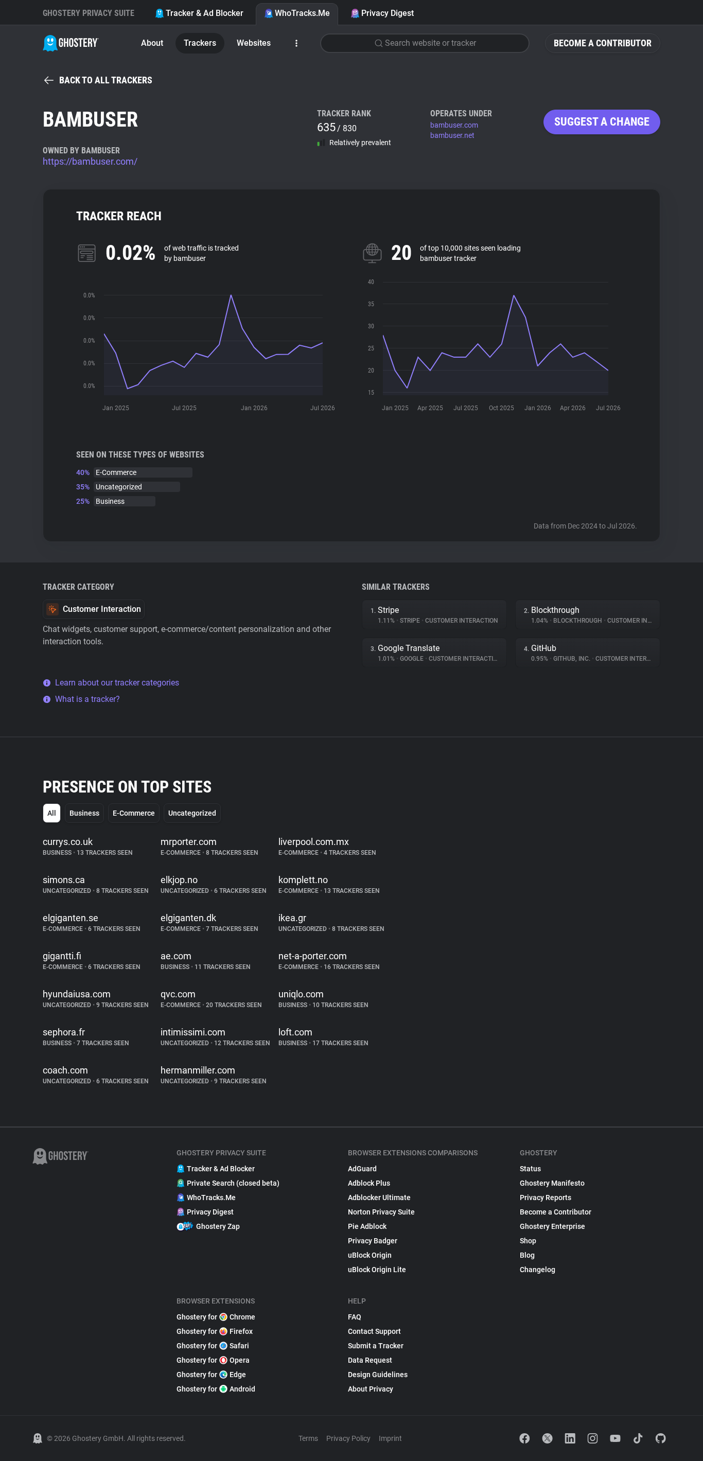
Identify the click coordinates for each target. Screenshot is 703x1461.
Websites (254, 43)
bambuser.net (452, 135)
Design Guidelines (378, 1374)
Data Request (370, 1360)
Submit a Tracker (375, 1346)
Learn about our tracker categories (117, 683)
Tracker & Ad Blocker (204, 13)
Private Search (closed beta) (233, 1183)
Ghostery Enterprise (552, 1226)
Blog (527, 1255)
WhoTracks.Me (302, 13)
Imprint (390, 1438)
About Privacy (370, 1389)
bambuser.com (454, 125)
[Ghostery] (71, 43)
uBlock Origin (370, 1255)
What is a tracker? (87, 699)
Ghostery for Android (216, 1389)
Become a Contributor (603, 43)
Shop (528, 1241)
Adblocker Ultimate (379, 1197)
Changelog (537, 1269)
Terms (308, 1438)
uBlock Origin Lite (377, 1269)
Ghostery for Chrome (216, 1317)
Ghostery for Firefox (215, 1331)
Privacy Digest (387, 13)
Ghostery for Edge (211, 1374)
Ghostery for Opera (213, 1360)
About (152, 43)
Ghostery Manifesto (552, 1183)
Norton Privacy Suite (381, 1212)
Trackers (200, 43)
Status (530, 1169)
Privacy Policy (348, 1438)
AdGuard (362, 1169)
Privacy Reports (545, 1197)
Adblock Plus (369, 1183)
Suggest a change (601, 121)
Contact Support (374, 1331)
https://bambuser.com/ (90, 161)
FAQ (354, 1317)
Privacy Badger (372, 1241)
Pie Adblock (367, 1226)
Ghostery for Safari (213, 1346)
